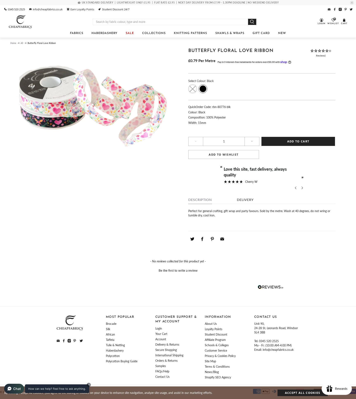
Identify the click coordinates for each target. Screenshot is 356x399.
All (22, 43)
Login (158, 328)
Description (200, 200)
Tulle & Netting (115, 345)
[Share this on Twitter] (192, 239)
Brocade (111, 323)
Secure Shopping (166, 350)
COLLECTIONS (154, 33)
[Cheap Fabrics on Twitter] (351, 9)
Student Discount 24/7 (115, 9)
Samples (160, 366)
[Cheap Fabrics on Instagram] (340, 9)
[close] (352, 3)
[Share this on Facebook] (202, 239)
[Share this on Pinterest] (212, 239)
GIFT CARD (261, 33)
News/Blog (212, 372)
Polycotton (113, 356)
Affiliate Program (215, 339)
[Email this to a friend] (222, 239)
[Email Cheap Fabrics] (329, 9)
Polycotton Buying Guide (121, 361)
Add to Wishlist (223, 154)
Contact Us (162, 376)
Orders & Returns (166, 360)
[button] (320, 53)
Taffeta (110, 339)
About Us (211, 323)
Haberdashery (115, 350)
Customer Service (216, 350)
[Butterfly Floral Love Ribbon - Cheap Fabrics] (92, 108)
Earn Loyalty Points (82, 9)
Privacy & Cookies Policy (220, 356)
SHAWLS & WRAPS (229, 33)
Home (13, 43)
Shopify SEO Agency (218, 377)
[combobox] (170, 22)
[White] (192, 88)
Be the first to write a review (178, 270)
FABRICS (76, 33)
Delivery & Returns (167, 344)
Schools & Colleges (217, 345)
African (110, 334)
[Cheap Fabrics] (20, 22)
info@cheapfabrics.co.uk (48, 9)
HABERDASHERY (104, 33)
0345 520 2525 (16, 9)
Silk (108, 329)
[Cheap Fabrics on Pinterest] (345, 9)
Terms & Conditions (217, 366)
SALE (130, 33)
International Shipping (169, 355)
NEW (282, 33)
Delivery (245, 200)
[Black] (203, 88)
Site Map (210, 361)
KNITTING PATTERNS (190, 33)
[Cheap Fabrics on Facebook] (334, 9)
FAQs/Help (162, 371)
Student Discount (216, 334)
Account (160, 339)
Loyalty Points (213, 329)
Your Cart (161, 334)
